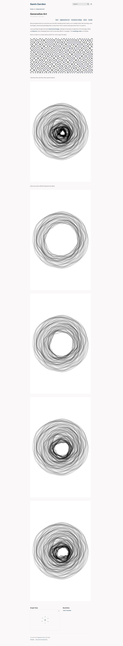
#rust (85, 20)
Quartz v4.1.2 (42, 637)
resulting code (77, 31)
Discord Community (41, 639)
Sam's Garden (38, 4)
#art (57, 20)
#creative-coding (76, 20)
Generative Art (40, 9)
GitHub (32, 639)
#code (90, 20)
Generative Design (54, 29)
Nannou (34, 31)
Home (32, 9)
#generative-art (65, 20)
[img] (88, 4)
